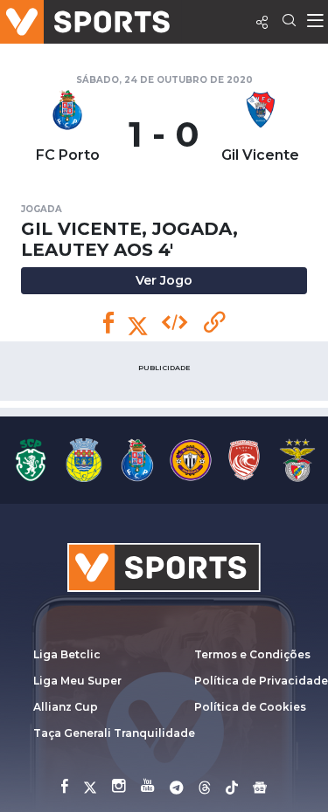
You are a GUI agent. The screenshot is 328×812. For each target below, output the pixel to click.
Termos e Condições (252, 654)
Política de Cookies (250, 706)
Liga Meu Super (77, 680)
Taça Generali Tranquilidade (114, 733)
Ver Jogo (164, 280)
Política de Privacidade (261, 680)
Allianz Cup (65, 706)
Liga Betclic (67, 654)
